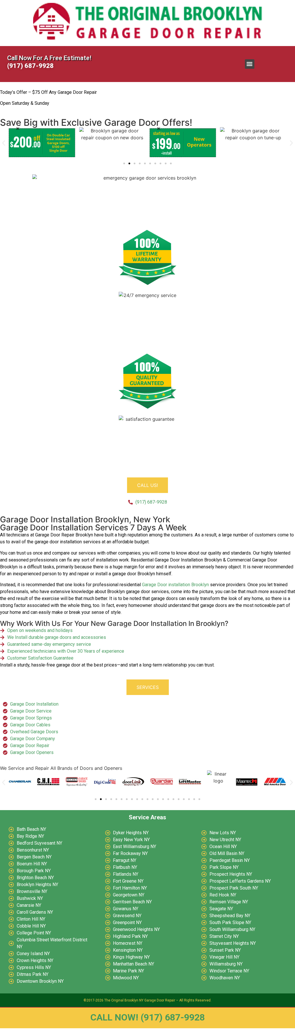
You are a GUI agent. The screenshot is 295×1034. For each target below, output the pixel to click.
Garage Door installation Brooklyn (175, 584)
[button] (249, 64)
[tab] (147, 485)
